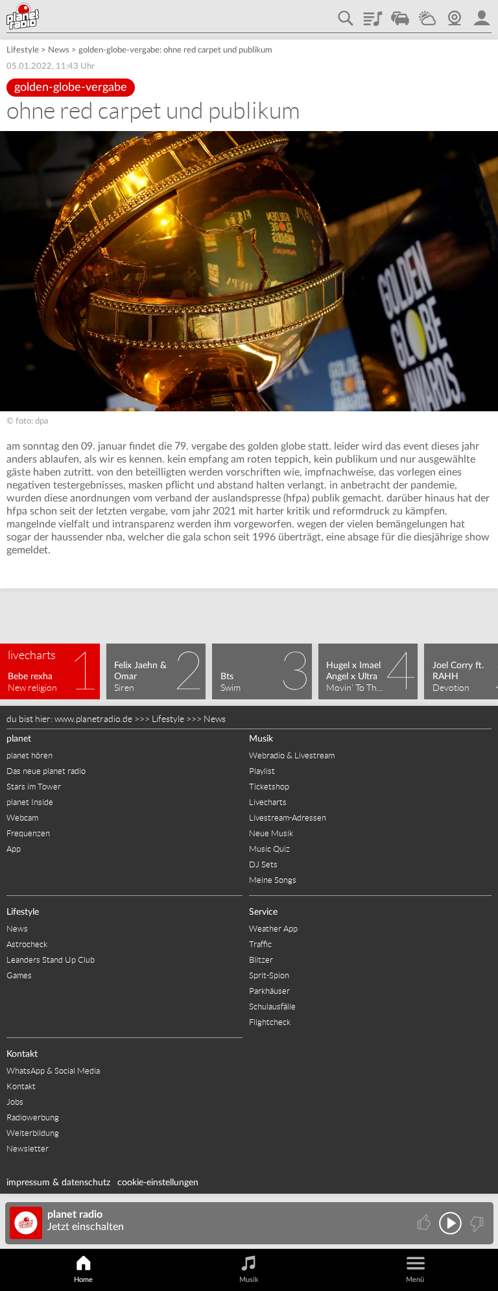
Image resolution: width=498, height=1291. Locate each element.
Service (263, 912)
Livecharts (268, 802)
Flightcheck (269, 1022)
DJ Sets (263, 864)
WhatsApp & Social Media (53, 1071)
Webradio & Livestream (292, 755)
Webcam (454, 13)
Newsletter (27, 1148)
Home (83, 1279)
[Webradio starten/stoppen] (450, 1223)
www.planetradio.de (93, 719)
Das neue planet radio (46, 771)
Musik (261, 738)
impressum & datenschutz (58, 1182)
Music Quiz (269, 849)
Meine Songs (272, 880)
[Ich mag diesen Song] (425, 1223)
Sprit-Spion (269, 975)
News (58, 50)
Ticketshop (269, 786)
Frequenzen (28, 833)
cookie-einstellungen (157, 1182)
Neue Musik (271, 833)
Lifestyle (22, 50)
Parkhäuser (269, 991)
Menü (415, 1279)
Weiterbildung (32, 1133)
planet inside (482, 13)
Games (19, 975)
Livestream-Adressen (287, 818)
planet (18, 738)
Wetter (427, 13)
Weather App (273, 929)
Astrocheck (26, 944)
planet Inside (29, 802)
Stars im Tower (33, 786)
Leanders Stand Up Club (50, 960)
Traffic (400, 13)
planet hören (29, 755)
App (13, 849)
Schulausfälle (272, 1006)
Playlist (373, 13)
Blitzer (261, 960)
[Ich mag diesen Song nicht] (475, 1223)
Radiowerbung (32, 1117)
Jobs (14, 1102)
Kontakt (22, 1054)
